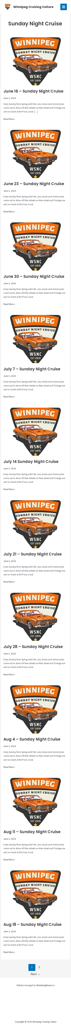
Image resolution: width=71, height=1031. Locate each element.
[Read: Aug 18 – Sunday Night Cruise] (35, 894)
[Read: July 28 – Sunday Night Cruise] (35, 616)
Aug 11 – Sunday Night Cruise (31, 832)
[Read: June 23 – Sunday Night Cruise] (35, 153)
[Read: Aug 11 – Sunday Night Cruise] (35, 801)
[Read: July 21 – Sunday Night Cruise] (35, 523)
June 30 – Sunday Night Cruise (33, 276)
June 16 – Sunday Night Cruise (33, 91)
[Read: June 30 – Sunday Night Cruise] (35, 246)
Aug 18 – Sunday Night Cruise (32, 924)
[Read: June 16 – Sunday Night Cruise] (35, 61)
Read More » (9, 119)
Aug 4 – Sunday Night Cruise (31, 739)
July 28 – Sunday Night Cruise (33, 646)
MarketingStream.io (46, 985)
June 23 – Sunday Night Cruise (33, 183)
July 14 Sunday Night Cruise (30, 461)
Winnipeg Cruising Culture (33, 7)
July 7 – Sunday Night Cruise (31, 369)
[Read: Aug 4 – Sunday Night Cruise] (35, 709)
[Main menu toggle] (63, 7)
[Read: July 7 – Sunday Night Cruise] (35, 338)
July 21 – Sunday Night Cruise (32, 554)
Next (35, 974)
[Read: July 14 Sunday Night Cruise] (35, 431)
